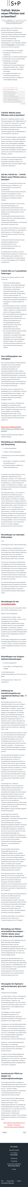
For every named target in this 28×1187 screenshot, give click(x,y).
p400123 (9, 20)
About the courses (14, 1150)
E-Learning (14, 1161)
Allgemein (7, 22)
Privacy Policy (10, 1181)
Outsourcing (14, 1158)
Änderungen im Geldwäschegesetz (11, 427)
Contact (14, 1169)
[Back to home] (14, 3)
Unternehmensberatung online (14, 23)
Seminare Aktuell (15, 22)
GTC (2, 1181)
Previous (5, 1132)
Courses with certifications (14, 1164)
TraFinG (22, 22)
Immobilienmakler (8, 604)
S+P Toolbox (14, 1153)
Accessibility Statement (7, 1183)
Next (24, 1132)
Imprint (19, 1181)
